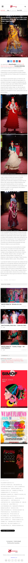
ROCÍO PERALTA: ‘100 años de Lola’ (11, 304)
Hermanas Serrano (7, 498)
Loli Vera (4, 504)
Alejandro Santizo (7, 482)
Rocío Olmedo (6, 517)
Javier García (19, 498)
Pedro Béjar (5, 512)
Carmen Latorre (17, 490)
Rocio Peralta (12, 280)
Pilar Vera (5, 513)
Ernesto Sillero (20, 494)
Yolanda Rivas (6, 525)
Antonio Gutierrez (7, 486)
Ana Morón (17, 484)
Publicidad (17, 541)
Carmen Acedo (6, 490)
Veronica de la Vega (15, 521)
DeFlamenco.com (14, 557)
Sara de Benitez (17, 517)
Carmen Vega (5, 492)
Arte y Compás (19, 486)
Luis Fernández (6, 506)
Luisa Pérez (13, 504)
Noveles (14, 508)
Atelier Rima (5, 488)
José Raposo (5, 502)
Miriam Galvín (5, 508)
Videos (4, 523)
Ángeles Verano (17, 525)
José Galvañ (5, 500)
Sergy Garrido (6, 519)
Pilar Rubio (15, 512)
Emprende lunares (7, 494)
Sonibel (4, 521)
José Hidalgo (15, 500)
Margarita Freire (18, 506)
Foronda (6, 280)
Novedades (24, 306)
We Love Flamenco (14, 523)
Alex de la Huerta (6, 484)
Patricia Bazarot (18, 510)
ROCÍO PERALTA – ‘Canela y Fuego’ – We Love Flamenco (13, 347)
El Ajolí (14, 492)
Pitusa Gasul (14, 513)
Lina (24, 502)
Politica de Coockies (13, 543)
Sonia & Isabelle (17, 519)
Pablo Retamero (6, 510)
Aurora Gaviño (16, 488)
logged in (5, 358)
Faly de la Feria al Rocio (9, 496)
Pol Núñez (5, 515)
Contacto (9, 541)
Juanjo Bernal (16, 502)
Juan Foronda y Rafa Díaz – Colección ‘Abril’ (13, 325)
